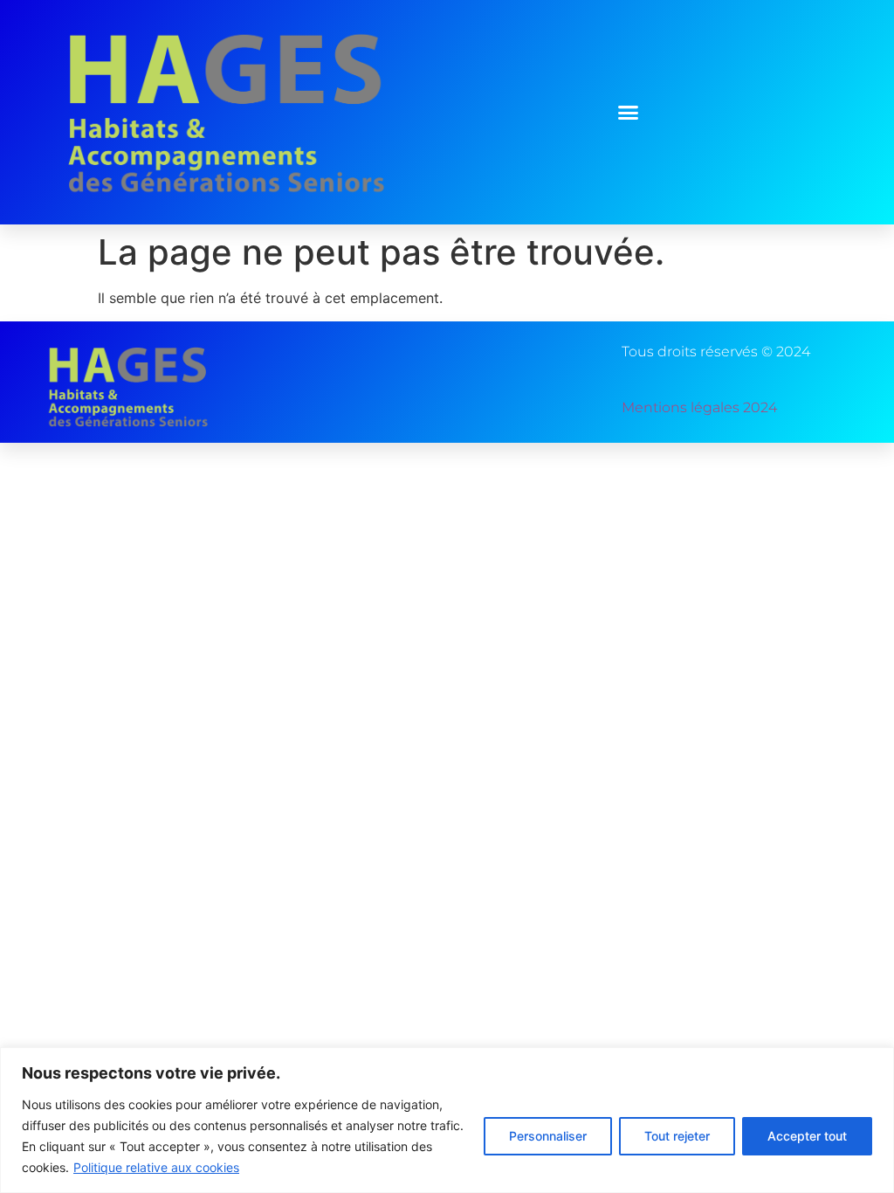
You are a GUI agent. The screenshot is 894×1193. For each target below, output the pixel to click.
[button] (628, 112)
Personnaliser (548, 1135)
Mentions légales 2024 (699, 407)
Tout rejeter (677, 1135)
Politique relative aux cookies (156, 1167)
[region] (447, 1120)
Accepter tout (807, 1135)
